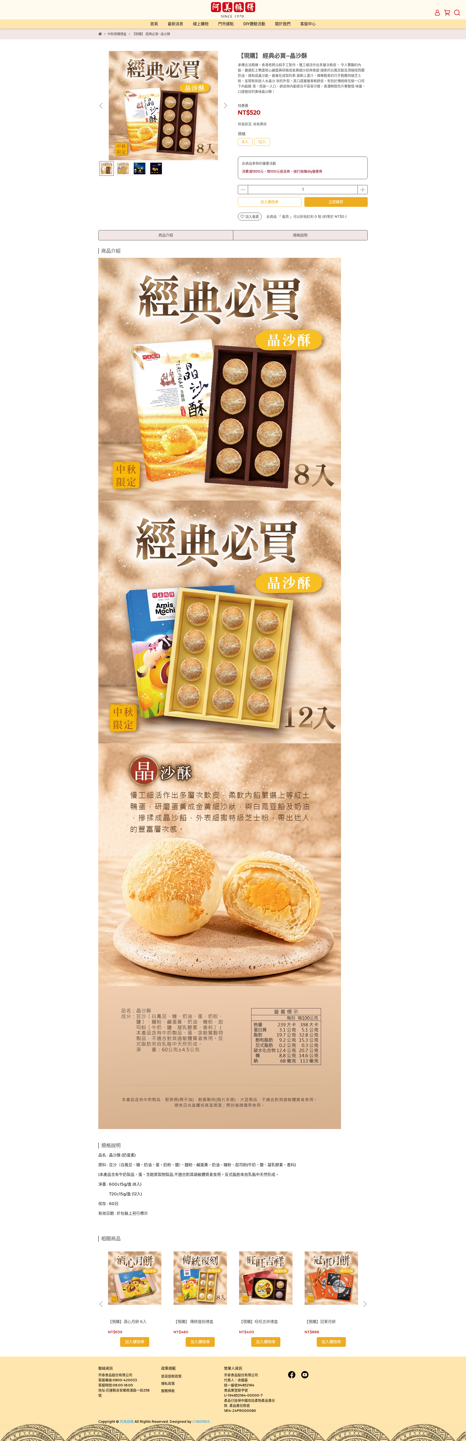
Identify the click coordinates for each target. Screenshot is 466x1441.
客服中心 (308, 24)
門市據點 (226, 24)
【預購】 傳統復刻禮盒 (193, 1321)
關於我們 (283, 24)
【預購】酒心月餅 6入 (127, 1321)
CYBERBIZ (201, 1421)
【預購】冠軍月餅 (320, 1321)
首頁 (154, 24)
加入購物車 (269, 202)
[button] (225, 106)
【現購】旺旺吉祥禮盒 (258, 1321)
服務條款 (168, 1391)
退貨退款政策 (171, 1376)
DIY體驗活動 (254, 24)
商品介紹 (165, 235)
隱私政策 (168, 1383)
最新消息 (175, 24)
